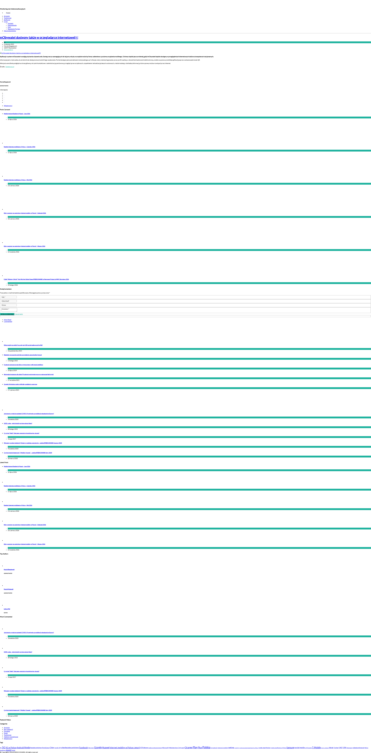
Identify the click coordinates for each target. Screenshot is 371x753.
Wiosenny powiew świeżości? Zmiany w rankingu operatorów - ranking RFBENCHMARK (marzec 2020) (33, 443)
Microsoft (165, 748)
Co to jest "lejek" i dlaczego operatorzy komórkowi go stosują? (21, 433)
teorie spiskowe (325, 747)
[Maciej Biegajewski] (9, 566)
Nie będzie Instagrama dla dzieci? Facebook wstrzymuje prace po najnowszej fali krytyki (29, 374)
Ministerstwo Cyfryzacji (177, 748)
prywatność (214, 748)
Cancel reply (19, 314)
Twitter (336, 748)
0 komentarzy (8, 50)
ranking (231, 747)
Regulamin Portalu (14, 29)
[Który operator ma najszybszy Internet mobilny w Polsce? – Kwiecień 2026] (20, 209)
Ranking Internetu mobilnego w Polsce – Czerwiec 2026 (19, 147)
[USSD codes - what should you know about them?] (9, 648)
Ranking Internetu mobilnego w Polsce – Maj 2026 (18, 180)
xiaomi (8, 750)
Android (20, 747)
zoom (13, 750)
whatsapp (349, 748)
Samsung (290, 747)
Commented (8, 321)
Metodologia (12, 25)
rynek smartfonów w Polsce (278, 748)
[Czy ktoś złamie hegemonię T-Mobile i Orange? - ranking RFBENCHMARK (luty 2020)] (9, 706)
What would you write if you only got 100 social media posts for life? (23, 345)
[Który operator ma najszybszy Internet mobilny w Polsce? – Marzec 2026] (20, 242)
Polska (206, 747)
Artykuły (7, 16)
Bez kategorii (8, 729)
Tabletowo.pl (9, 67)
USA (344, 747)
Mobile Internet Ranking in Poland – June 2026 (17, 113)
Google (98, 747)
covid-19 (57, 748)
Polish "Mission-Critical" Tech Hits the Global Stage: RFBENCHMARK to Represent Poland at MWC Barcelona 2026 (36, 279)
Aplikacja (7, 20)
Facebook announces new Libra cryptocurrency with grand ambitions (23, 364)
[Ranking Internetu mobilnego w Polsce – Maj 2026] (20, 176)
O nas (6, 21)
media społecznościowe (155, 748)
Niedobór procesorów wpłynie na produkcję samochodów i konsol (23, 355)
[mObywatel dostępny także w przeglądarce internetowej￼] (20, 53)
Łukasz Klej (7, 609)
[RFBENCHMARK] (13, 4)
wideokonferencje (358, 748)
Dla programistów (10, 31)
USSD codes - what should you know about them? (18, 423)
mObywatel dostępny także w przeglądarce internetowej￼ (39, 37)
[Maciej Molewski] (9, 585)
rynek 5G (236, 747)
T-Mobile (316, 747)
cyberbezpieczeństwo (70, 747)
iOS (141, 748)
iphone (145, 748)
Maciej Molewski (8, 589)
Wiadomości (10, 42)
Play (195, 747)
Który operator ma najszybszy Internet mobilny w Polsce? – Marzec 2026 (24, 246)
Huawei (105, 747)
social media (299, 747)
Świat (16, 368)
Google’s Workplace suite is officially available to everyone (20, 384)
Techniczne (7, 18)
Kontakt (10, 23)
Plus (200, 747)
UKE (340, 748)
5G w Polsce (11, 747)
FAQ (9, 27)
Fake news (91, 748)
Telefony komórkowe (11, 737)
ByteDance (45, 748)
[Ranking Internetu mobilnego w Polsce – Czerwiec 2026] (20, 143)
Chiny (52, 747)
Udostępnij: (4, 90)
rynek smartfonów (264, 748)
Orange (188, 747)
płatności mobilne (223, 748)
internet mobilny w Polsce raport (125, 747)
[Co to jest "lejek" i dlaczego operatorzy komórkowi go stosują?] (9, 667)
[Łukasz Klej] (9, 605)
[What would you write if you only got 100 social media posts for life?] (28, 341)
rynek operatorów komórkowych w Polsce (248, 747)
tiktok (331, 748)
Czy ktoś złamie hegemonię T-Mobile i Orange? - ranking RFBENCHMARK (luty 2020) (28, 453)
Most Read (7, 320)
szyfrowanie (308, 748)
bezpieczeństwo (36, 748)
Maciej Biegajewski (9, 569)
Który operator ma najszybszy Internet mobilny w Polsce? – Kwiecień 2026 (25, 213)
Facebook (83, 747)
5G (3, 747)
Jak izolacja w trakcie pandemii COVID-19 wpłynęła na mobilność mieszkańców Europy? (29, 413)
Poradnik (7, 731)
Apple (27, 747)
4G (1, 748)
